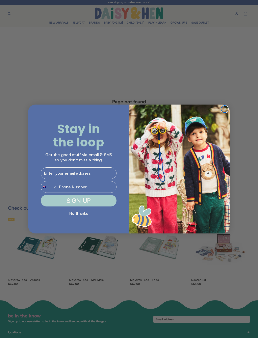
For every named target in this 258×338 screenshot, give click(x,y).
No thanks (78, 213)
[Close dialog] (224, 109)
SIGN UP (79, 200)
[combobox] (49, 187)
